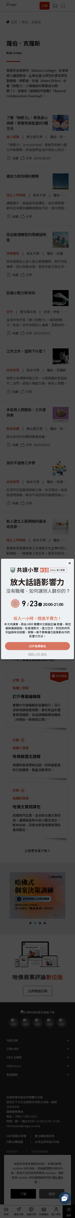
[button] (69, 563)
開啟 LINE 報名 (37, 654)
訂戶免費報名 (37, 646)
